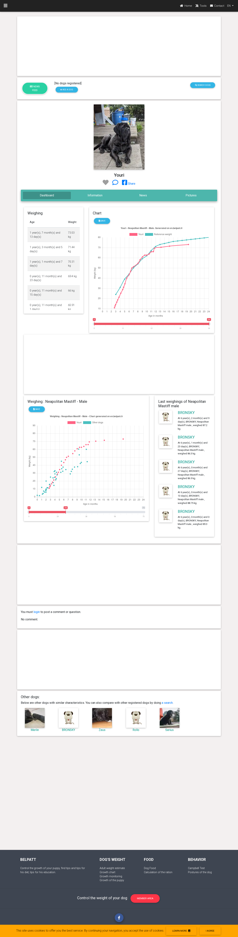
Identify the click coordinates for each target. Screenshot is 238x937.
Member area (145, 898)
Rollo (136, 730)
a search (167, 703)
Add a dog (67, 89)
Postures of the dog (200, 872)
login (36, 612)
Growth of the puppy (112, 880)
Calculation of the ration (158, 872)
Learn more (179, 930)
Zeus (102, 730)
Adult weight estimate (112, 868)
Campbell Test (196, 868)
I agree (210, 930)
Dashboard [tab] (47, 195)
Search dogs (203, 85)
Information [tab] (95, 195)
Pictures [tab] (191, 195)
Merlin (35, 730)
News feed (36, 88)
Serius (169, 730)
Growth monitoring (111, 876)
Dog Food (150, 868)
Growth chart (107, 872)
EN (229, 5)
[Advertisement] (119, 46)
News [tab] (143, 195)
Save (102, 221)
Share (131, 183)
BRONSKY (186, 412)
